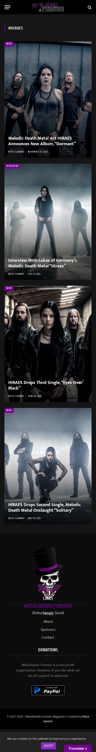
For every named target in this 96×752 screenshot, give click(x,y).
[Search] (89, 7)
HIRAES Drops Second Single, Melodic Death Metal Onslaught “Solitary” (44, 507)
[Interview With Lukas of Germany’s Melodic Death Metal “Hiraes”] (48, 222)
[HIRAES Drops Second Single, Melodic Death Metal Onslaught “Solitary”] (48, 466)
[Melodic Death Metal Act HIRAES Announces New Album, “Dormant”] (48, 99)
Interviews (12, 165)
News (9, 43)
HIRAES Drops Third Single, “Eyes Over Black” (45, 385)
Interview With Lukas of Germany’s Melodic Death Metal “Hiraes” (42, 263)
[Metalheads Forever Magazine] (48, 7)
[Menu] (7, 7)
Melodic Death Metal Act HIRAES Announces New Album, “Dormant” (42, 141)
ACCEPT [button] (48, 745)
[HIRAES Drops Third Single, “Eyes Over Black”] (48, 344)
